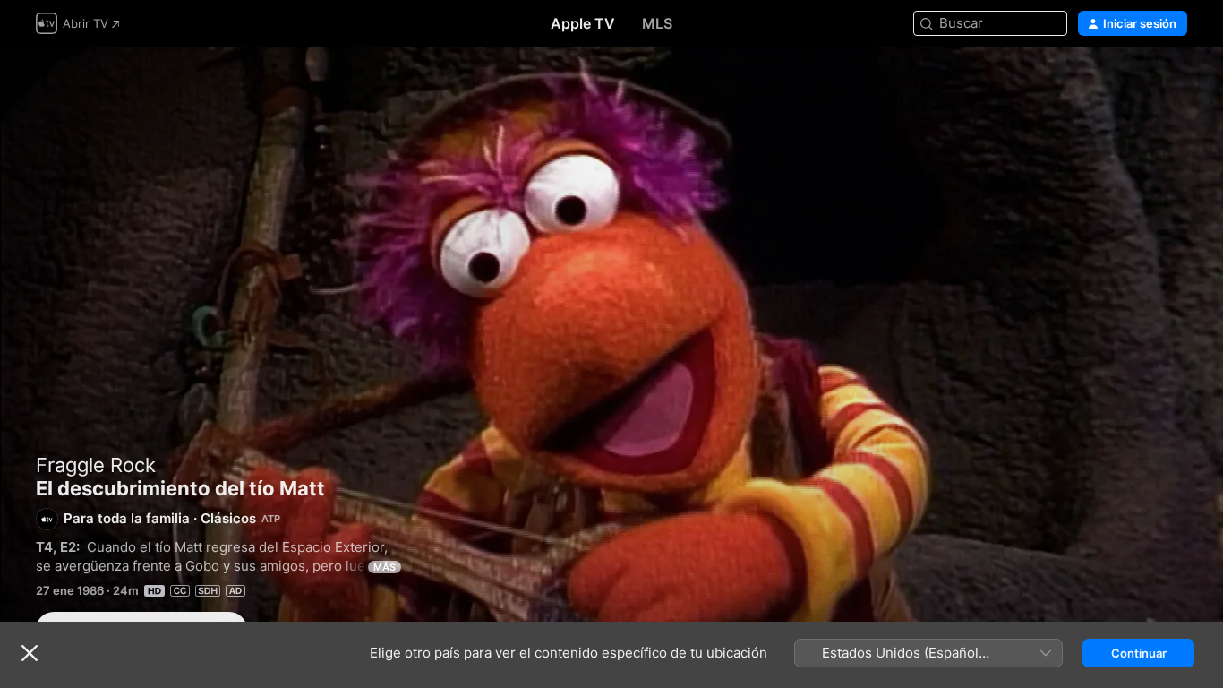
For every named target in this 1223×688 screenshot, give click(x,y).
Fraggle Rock (96, 465)
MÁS (384, 567)
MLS (657, 23)
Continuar (1139, 653)
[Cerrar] (29, 653)
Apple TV (583, 23)
